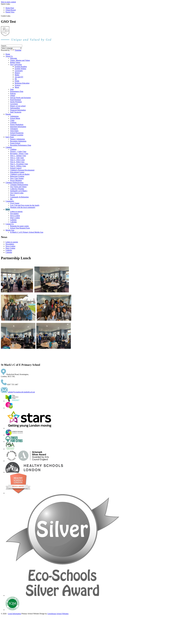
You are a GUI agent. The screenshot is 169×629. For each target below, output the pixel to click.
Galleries (13, 220)
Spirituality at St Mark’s (18, 191)
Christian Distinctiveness (14, 182)
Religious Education (22, 83)
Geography (19, 71)
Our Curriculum (16, 64)
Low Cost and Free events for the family (24, 205)
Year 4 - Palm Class (17, 162)
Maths (17, 75)
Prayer (12, 195)
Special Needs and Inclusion (20, 98)
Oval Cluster (14, 203)
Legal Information (14, 614)
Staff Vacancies (15, 112)
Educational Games (17, 172)
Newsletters (14, 214)
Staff (12, 89)
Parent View (10, 12)
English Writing (20, 69)
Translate (18, 50)
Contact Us (10, 224)
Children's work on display (20, 174)
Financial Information (18, 110)
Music (17, 87)
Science (17, 85)
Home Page (10, 8)
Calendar (13, 222)
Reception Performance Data (20, 145)
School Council (15, 168)
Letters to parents (16, 211)
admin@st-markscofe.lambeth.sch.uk (21, 392)
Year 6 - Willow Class (18, 166)
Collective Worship (17, 189)
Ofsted (12, 96)
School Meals (15, 118)
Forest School (15, 143)
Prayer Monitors (16, 180)
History (17, 73)
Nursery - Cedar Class (18, 151)
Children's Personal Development (22, 170)
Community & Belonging (19, 197)
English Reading (21, 67)
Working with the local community (22, 207)
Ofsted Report (11, 10)
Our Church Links (16, 193)
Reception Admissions (18, 141)
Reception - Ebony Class (19, 153)
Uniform (13, 122)
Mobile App (10, 230)
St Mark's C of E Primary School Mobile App (26, 232)
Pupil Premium (15, 100)
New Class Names (17, 178)
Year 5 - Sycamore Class (19, 164)
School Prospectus (16, 133)
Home (8, 54)
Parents (8, 114)
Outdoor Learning (16, 135)
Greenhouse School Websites (58, 614)
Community (10, 201)
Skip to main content (8, 2)
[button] (11, 16)
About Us (9, 56)
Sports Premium (16, 102)
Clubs (12, 120)
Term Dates (14, 131)
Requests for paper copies (19, 226)
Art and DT (19, 77)
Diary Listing (15, 218)
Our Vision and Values (18, 187)
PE (16, 79)
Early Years (10, 137)
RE (11, 199)
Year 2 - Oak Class (17, 158)
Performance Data (16, 91)
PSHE (17, 81)
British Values (15, 62)
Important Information (18, 127)
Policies (13, 93)
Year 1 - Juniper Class (18, 156)
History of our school (18, 106)
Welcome (13, 58)
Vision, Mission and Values (20, 60)
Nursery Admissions (17, 139)
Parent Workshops (16, 125)
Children (9, 147)
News (8, 209)
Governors (14, 104)
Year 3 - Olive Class (17, 160)
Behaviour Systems (17, 176)
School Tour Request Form (20, 228)
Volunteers (14, 129)
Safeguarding (15, 108)
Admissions (14, 116)
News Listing (15, 216)
